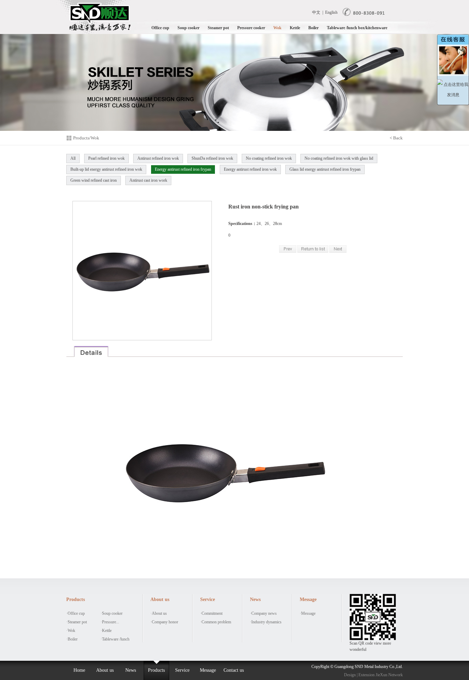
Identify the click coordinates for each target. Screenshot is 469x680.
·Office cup (75, 613)
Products (156, 670)
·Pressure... (110, 622)
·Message (308, 613)
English (331, 12)
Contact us (234, 670)
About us (105, 670)
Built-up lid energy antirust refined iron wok (106, 169)
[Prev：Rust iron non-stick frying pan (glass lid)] (287, 251)
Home (79, 670)
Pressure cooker (251, 27)
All (73, 158)
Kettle (295, 27)
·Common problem (215, 622)
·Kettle (106, 630)
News (130, 670)
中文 (316, 12)
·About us (158, 613)
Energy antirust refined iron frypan (183, 169)
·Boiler (72, 639)
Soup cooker (188, 27)
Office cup (160, 27)
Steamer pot (218, 27)
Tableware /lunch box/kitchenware (357, 27)
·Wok (70, 630)
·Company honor (164, 622)
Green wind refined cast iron (93, 180)
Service (182, 670)
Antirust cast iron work (148, 180)
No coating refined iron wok (269, 158)
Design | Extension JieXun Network (373, 674)
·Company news (263, 613)
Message (208, 670)
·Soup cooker (112, 613)
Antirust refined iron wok (158, 158)
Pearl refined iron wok (106, 158)
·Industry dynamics (266, 622)
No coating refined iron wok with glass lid (339, 158)
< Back (396, 137)
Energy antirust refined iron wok (250, 169)
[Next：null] (337, 251)
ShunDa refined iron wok (212, 158)
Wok (277, 27)
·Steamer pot (76, 622)
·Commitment (211, 613)
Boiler (313, 27)
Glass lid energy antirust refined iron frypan (325, 169)
